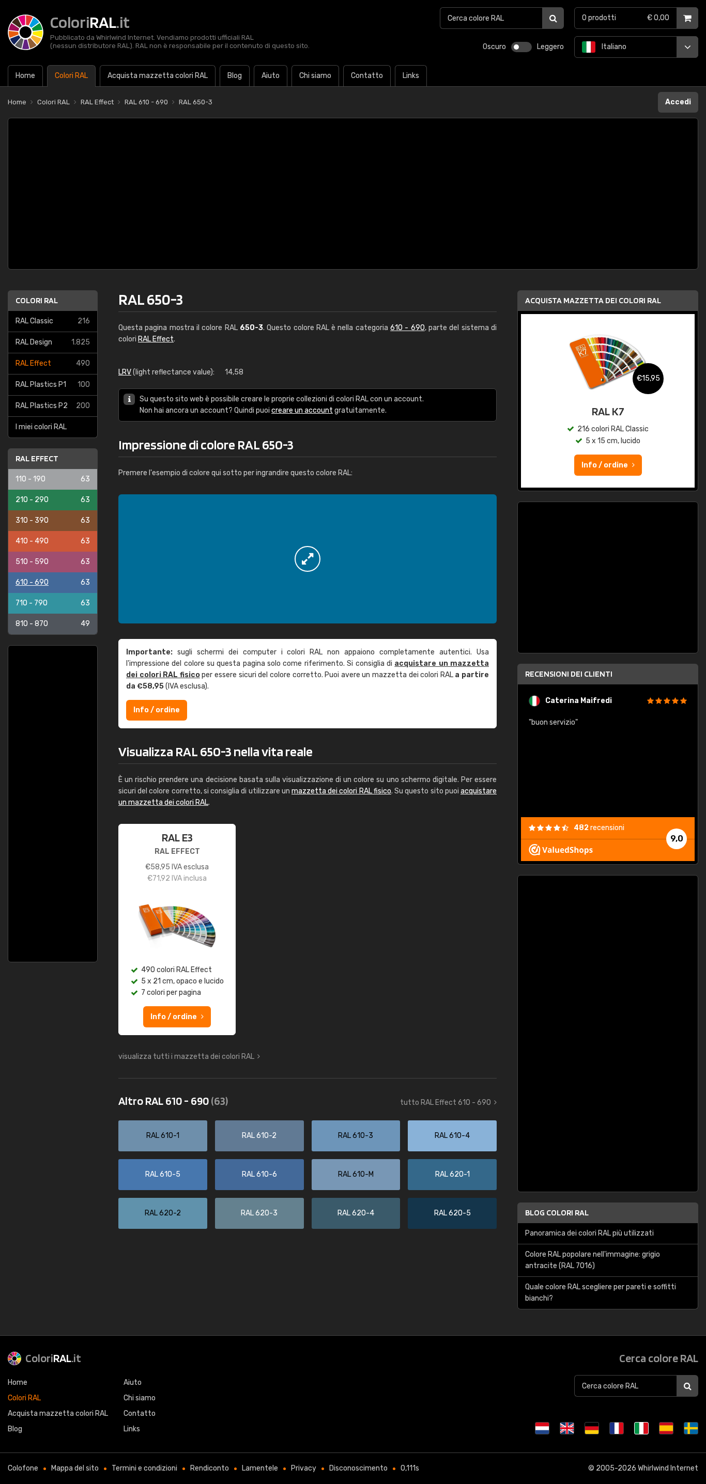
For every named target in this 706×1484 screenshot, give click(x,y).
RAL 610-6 (259, 1174)
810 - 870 (53, 623)
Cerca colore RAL (658, 1358)
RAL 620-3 (259, 1213)
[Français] (616, 1428)
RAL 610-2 (259, 1135)
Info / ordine (156, 710)
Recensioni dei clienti (568, 674)
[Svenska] (691, 1428)
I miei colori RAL (41, 427)
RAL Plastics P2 (53, 405)
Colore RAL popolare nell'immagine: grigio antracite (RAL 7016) (592, 1260)
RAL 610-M (356, 1174)
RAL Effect (53, 363)
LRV (124, 372)
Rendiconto (209, 1468)
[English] (567, 1428)
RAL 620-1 (452, 1174)
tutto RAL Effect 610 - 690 (445, 1102)
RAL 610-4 (452, 1135)
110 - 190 (53, 479)
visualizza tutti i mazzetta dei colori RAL (186, 1056)
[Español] (666, 1428)
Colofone (23, 1468)
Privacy (303, 1468)
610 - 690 (53, 582)
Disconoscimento (358, 1468)
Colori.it (53, 1358)
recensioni (599, 827)
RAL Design (53, 342)
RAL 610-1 (162, 1135)
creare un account (302, 410)
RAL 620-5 (452, 1213)
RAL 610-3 (355, 1135)
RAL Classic (53, 321)
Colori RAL (37, 300)
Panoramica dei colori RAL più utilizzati (589, 1233)
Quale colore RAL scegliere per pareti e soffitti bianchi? (600, 1293)
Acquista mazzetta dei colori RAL (593, 300)
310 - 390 (53, 520)
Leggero (550, 46)
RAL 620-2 (163, 1213)
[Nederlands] (542, 1428)
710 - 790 (53, 603)
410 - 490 (53, 541)
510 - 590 (53, 561)
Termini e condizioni (144, 1468)
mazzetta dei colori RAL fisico (341, 791)
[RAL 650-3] (307, 558)
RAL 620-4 (355, 1213)
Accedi (678, 102)
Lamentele (260, 1468)
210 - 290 (53, 499)
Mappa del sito (75, 1468)
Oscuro (494, 46)
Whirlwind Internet (668, 1468)
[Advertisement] (353, 193)
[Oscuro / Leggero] (521, 47)
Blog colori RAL (557, 1212)
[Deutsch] (592, 1428)
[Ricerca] (553, 18)
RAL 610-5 (162, 1174)
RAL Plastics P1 (53, 384)
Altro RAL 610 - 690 (173, 1100)
